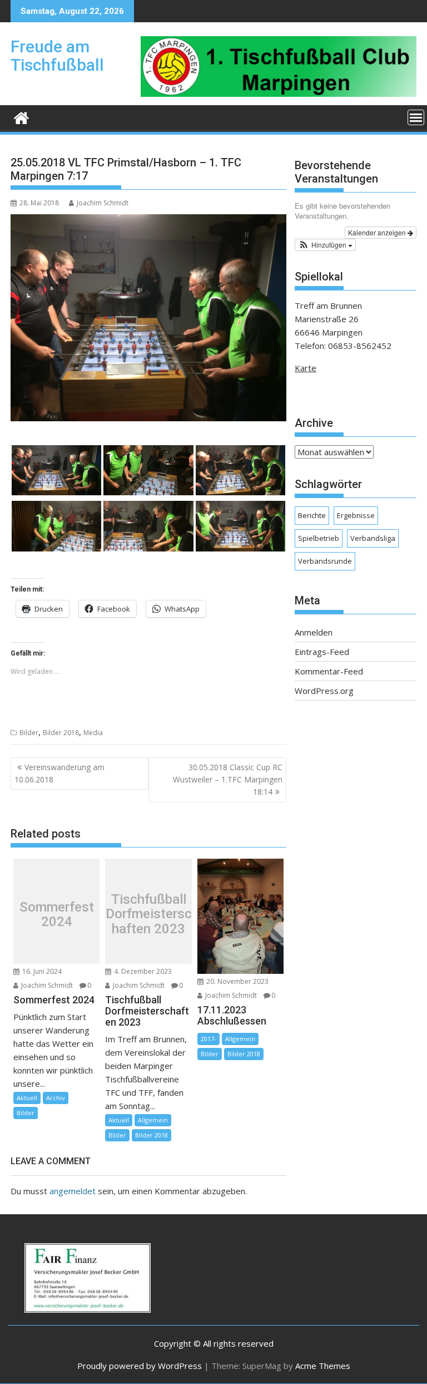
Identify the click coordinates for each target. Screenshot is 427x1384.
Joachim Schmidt (102, 203)
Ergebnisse (356, 515)
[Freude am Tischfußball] (21, 116)
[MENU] (416, 117)
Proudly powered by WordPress (139, 1365)
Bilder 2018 (61, 732)
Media (93, 732)
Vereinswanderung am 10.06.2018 (59, 773)
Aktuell (27, 1098)
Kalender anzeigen (378, 232)
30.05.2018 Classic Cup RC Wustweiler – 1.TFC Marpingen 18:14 (227, 779)
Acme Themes (322, 1365)
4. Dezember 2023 (142, 971)
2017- (208, 1039)
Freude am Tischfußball (57, 56)
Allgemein (153, 1120)
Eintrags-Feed (322, 651)
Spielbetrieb (318, 538)
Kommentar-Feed (329, 671)
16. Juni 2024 (41, 971)
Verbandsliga (372, 538)
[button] (325, 244)
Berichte (312, 515)
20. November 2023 (237, 981)
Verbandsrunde (325, 561)
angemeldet (72, 1190)
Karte (305, 367)
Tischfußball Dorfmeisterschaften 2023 (148, 914)
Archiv (55, 1098)
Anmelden (313, 632)
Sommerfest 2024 (56, 914)
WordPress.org (324, 690)
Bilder (28, 732)
